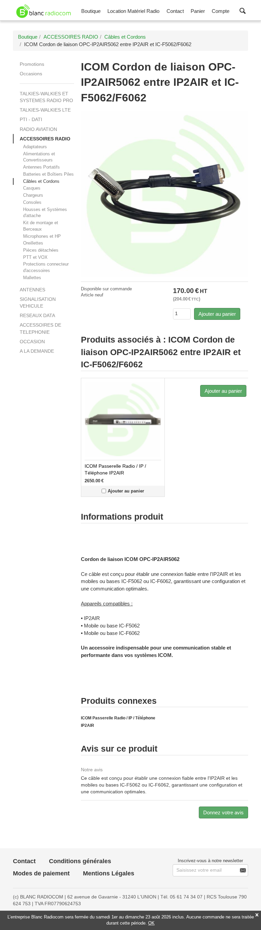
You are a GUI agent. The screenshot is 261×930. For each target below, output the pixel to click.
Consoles (32, 202)
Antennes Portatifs (41, 167)
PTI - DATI (31, 119)
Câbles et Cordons (41, 181)
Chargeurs (33, 195)
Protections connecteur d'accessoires (46, 267)
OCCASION (32, 341)
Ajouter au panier (217, 314)
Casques (31, 188)
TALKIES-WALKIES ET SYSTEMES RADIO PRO (46, 97)
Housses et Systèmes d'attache (45, 212)
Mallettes (32, 277)
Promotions (32, 64)
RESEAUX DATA (37, 315)
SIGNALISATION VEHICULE (38, 302)
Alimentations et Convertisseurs (39, 157)
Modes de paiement (41, 873)
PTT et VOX (35, 257)
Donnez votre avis (223, 812)
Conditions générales (80, 861)
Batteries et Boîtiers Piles (48, 174)
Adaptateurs (35, 146)
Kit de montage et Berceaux (40, 226)
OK (151, 923)
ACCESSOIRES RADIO (45, 138)
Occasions (31, 73)
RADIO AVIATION (38, 129)
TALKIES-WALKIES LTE (45, 110)
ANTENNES (32, 289)
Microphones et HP (42, 236)
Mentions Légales (108, 873)
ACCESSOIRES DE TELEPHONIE (40, 328)
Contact (24, 861)
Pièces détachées (40, 250)
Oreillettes (33, 243)
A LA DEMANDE (37, 351)
